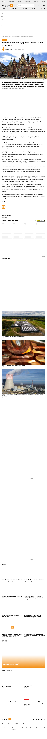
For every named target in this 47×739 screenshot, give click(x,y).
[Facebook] (34, 719)
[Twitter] (36, 719)
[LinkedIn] (39, 719)
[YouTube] (42, 719)
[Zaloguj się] (39, 5)
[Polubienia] (2, 13)
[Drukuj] (2, 19)
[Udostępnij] (2, 25)
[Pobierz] (2, 22)
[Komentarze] (2, 16)
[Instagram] (44, 719)
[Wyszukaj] (32, 5)
